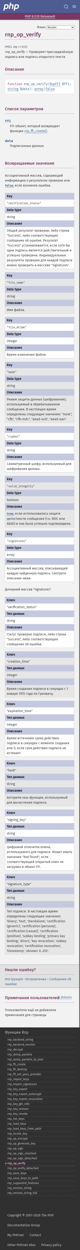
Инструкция (14, 979)
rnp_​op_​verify (16, 1163)
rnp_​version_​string (19, 1188)
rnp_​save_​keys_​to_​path (22, 1178)
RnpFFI (55, 84)
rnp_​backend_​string (20, 1039)
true (10, 513)
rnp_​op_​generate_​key (21, 1143)
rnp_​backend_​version (21, 1044)
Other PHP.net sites (21, 1245)
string (12, 89)
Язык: (41, 27)
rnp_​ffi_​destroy (17, 1069)
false (50, 89)
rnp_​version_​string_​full (22, 1193)
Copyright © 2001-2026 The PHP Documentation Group (30, 1220)
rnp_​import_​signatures (22, 1084)
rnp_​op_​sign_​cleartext (21, 1153)
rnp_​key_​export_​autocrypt (24, 1094)
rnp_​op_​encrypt (17, 1138)
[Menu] (74, 6)
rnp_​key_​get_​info (18, 1104)
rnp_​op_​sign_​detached (22, 1158)
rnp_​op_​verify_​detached (23, 1168)
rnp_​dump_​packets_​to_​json (25, 1059)
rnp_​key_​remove (18, 1109)
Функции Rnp (17, 1032)
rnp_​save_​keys (17, 1173)
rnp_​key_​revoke (17, 1114)
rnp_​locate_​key (17, 1133)
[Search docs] (66, 6)
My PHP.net (15, 1235)
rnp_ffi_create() (35, 131)
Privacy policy (51, 1245)
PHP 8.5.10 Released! (40, 16)
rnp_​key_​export (17, 1089)
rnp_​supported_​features (23, 1183)
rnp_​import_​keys (18, 1079)
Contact (35, 1235)
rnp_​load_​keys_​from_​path (24, 1128)
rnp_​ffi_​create (16, 1064)
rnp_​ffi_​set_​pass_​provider (24, 1074)
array (38, 89)
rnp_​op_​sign (15, 1148)
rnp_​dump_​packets (19, 1054)
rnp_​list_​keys (16, 1119)
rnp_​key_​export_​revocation (25, 1099)
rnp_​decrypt (15, 1049)
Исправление (36, 979)
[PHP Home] (11, 6)
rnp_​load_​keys (16, 1124)
